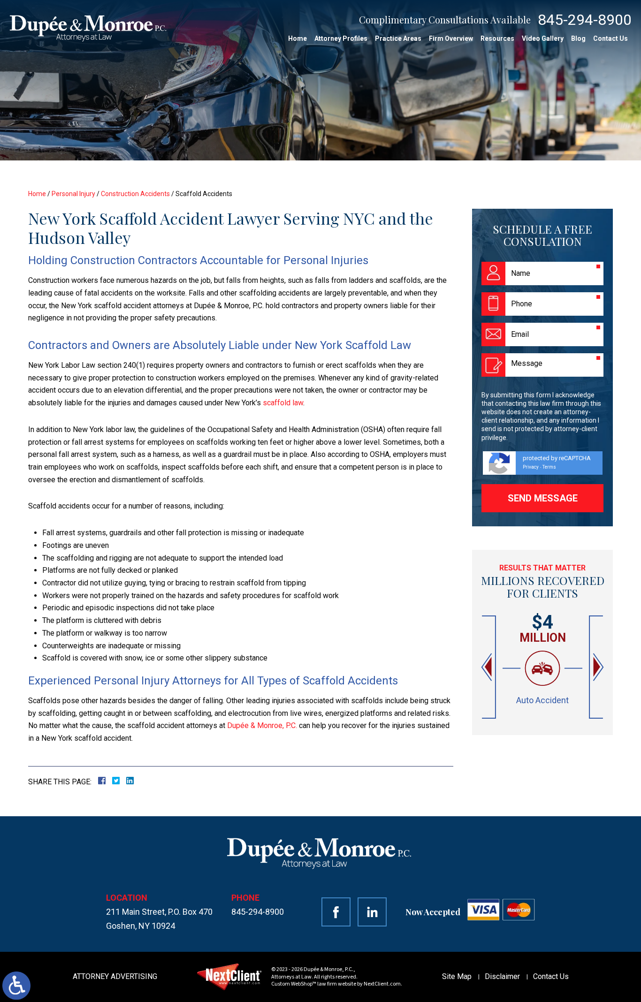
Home (297, 38)
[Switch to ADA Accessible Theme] (16, 986)
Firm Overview (451, 38)
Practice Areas (398, 38)
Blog (578, 38)
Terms (549, 467)
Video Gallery (543, 38)
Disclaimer (502, 976)
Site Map (457, 976)
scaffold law (283, 402)
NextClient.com (382, 984)
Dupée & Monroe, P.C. (262, 725)
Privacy (531, 467)
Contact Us (610, 38)
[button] (487, 667)
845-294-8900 (585, 19)
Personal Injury (73, 193)
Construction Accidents (135, 193)
